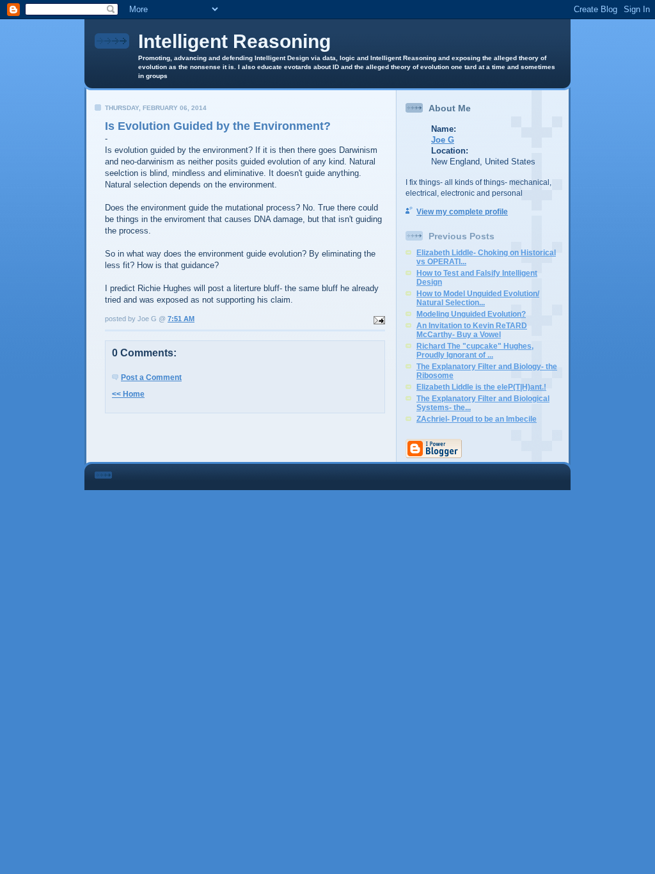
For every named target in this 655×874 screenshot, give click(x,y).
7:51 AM (181, 318)
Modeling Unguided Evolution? (471, 314)
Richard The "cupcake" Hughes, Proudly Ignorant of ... (474, 351)
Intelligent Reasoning (234, 41)
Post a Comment (151, 377)
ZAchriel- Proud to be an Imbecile (476, 419)
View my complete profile (462, 211)
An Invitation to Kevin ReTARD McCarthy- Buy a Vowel (471, 330)
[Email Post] (378, 318)
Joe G (442, 140)
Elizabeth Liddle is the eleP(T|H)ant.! (481, 387)
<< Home (128, 394)
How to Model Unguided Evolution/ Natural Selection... (477, 298)
